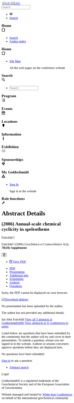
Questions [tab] (15, 286)
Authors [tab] (14, 282)
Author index (17, 41)
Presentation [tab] (17, 272)
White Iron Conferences (57, 394)
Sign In (14, 184)
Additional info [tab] (18, 275)
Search (13, 18)
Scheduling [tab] (16, 279)
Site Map (15, 61)
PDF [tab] (12, 268)
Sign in (6, 360)
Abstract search (19, 367)
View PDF (19, 261)
